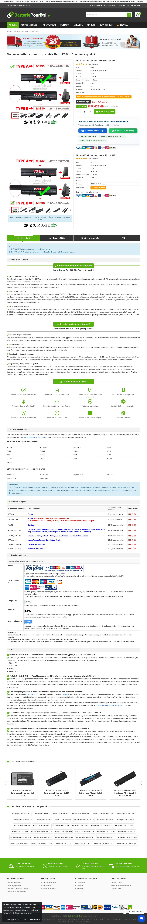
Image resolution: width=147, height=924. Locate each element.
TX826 (109, 455)
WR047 (76, 459)
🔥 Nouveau (122, 25)
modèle (66, 694)
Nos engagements (14, 885)
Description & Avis (24, 238)
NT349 (109, 451)
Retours (91, 25)
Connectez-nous (116, 882)
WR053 (9, 462)
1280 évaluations (93, 64)
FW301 (9, 451)
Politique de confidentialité (17, 891)
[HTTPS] (125, 907)
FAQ (123, 238)
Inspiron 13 (10, 475)
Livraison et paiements (90, 238)
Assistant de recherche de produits (33, 437)
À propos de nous (110, 5)
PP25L (9, 455)
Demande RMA (116, 888)
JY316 (76, 451)
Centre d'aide (135, 5)
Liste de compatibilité (57, 238)
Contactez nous (124, 5)
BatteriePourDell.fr (75, 916)
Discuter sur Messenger (94, 131)
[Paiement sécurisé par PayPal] (111, 907)
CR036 (109, 447)
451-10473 (43, 447)
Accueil (13, 25)
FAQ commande (48, 885)
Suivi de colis (106, 25)
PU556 (42, 455)
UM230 (42, 459)
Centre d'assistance (49, 882)
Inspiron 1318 (11, 478)
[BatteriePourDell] (28, 14)
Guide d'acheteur (94, 5)
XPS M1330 (44, 478)
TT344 (76, 455)
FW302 (42, 451)
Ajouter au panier (106, 111)
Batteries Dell (18, 31)
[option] (40, 87)
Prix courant (81, 106)
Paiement (64, 25)
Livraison (78, 25)
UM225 (9, 459)
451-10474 (77, 447)
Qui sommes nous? (14, 882)
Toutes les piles (29, 25)
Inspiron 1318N (78, 475)
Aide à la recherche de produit (121, 885)
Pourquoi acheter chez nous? (18, 888)
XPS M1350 (44, 475)
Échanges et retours (49, 888)
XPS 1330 (110, 475)
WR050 (109, 459)
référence (29, 694)
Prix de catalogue (83, 102)
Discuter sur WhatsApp (124, 131)
